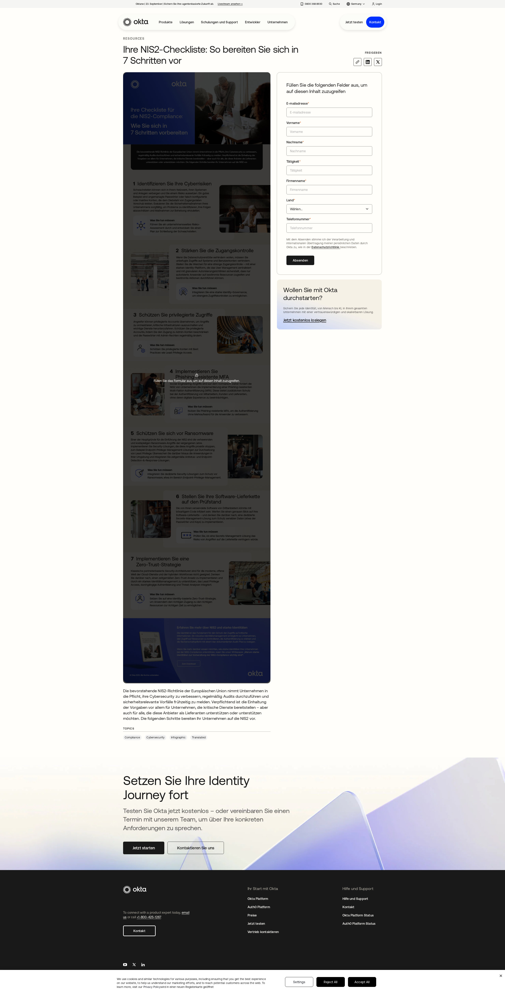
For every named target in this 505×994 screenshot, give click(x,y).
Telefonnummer (298, 219)
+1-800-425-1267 (149, 917)
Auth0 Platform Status (358, 923)
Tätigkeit (293, 161)
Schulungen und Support (219, 22)
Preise (252, 915)
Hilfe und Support (355, 898)
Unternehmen (277, 22)
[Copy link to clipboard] (357, 62)
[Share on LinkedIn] (368, 62)
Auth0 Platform (259, 907)
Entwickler (252, 22)
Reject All (330, 982)
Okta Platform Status (358, 915)
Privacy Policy (178, 986)
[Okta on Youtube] (125, 965)
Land (290, 200)
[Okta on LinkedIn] (143, 965)
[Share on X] (378, 62)
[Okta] (135, 22)
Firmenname (296, 181)
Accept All (362, 982)
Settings (299, 982)
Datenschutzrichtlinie (325, 247)
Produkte (166, 22)
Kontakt (375, 22)
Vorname (293, 123)
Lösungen (187, 22)
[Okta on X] (134, 965)
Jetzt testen (354, 22)
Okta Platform (258, 898)
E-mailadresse (297, 103)
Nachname (295, 142)
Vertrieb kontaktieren (263, 932)
